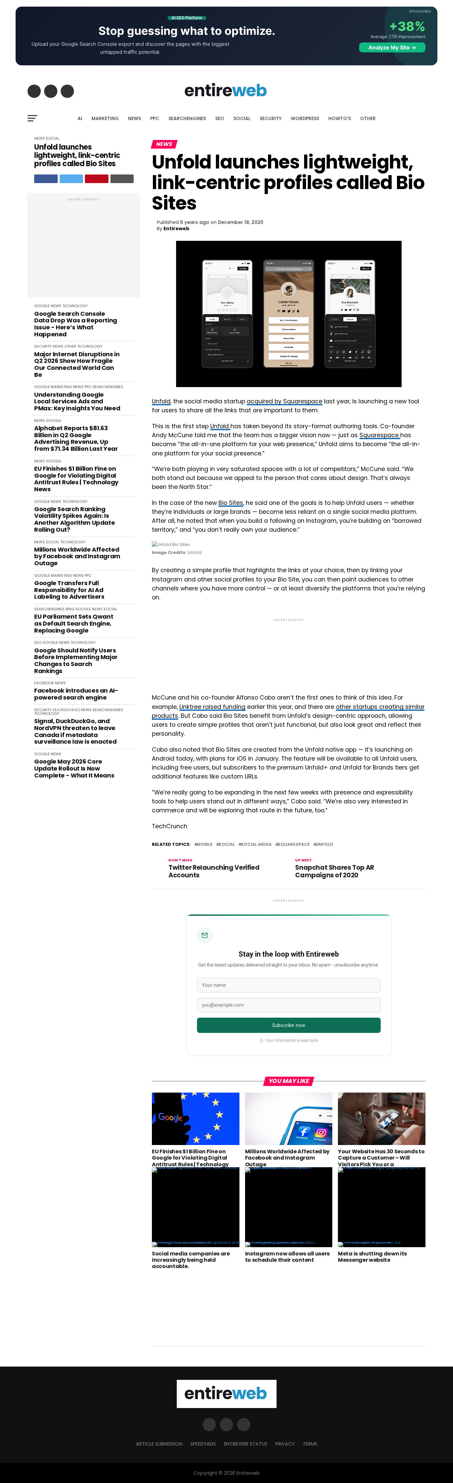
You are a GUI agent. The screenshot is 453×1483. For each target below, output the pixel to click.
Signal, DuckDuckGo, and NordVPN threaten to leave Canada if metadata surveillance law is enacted (75, 731)
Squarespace (379, 435)
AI (80, 118)
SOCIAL (241, 118)
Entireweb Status (245, 1444)
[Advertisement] (84, 248)
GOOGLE (42, 305)
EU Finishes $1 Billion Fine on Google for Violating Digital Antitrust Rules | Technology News (76, 479)
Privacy (285, 1444)
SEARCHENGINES (187, 118)
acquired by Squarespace (284, 401)
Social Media (256, 845)
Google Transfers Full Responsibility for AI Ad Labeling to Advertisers (69, 590)
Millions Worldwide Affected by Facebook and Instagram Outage (77, 556)
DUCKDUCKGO (66, 709)
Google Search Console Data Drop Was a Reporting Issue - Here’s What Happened (75, 324)
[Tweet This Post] (71, 178)
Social (227, 845)
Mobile (205, 845)
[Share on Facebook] (46, 178)
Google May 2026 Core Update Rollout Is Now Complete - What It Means (74, 768)
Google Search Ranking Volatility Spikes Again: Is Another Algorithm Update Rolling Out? (74, 519)
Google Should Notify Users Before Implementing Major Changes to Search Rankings (76, 661)
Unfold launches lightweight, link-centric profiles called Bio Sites (77, 155)
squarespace (294, 845)
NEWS (134, 118)
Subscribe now (288, 1025)
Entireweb (176, 228)
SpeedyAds (203, 1444)
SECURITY (271, 118)
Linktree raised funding (212, 707)
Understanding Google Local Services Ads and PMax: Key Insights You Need (77, 401)
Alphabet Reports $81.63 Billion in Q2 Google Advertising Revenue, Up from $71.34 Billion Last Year (76, 438)
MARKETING (105, 118)
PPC (154, 118)
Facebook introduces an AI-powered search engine (76, 694)
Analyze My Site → (392, 47)
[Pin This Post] (96, 178)
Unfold (161, 401)
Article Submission (159, 1444)
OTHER (368, 118)
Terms (310, 1444)
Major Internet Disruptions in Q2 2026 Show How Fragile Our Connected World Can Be (77, 364)
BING (70, 609)
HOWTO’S (339, 118)
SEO (219, 118)
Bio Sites (231, 503)
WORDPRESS (305, 118)
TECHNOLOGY (75, 305)
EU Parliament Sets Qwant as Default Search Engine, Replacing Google (73, 623)
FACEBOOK (44, 683)
